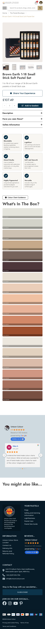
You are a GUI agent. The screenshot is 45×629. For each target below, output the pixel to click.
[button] (39, 25)
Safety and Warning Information (32, 514)
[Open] (5, 8)
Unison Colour (17, 426)
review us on (16, 439)
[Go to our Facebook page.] (4, 603)
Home (5, 13)
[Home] (10, 2)
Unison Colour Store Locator (10, 541)
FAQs (26, 510)
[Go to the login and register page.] (40, 3)
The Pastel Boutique (17, 13)
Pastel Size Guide (31, 524)
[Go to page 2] (22, 468)
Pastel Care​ (28, 521)
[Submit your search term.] (40, 8)
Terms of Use (24, 622)
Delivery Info (7, 548)
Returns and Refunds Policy (8, 552)
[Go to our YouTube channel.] (15, 603)
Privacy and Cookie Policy (11, 622)
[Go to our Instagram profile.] (10, 603)
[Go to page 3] (24, 468)
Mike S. (15, 446)
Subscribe (22, 592)
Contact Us (7, 545)
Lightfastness (29, 518)
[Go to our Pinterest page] (21, 603)
